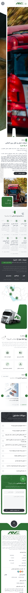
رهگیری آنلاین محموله (22, 565)
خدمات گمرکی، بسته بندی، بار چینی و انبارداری (14, 243)
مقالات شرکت (24, 563)
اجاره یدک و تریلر (24, 225)
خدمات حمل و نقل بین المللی (5, 225)
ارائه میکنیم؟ (8, 216)
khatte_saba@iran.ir (20, 583)
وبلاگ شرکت (24, 375)
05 (11, 238)
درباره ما (24, 555)
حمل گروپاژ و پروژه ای (6, 242)
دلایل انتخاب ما (23, 336)
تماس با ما (12, 563)
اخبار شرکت (24, 560)
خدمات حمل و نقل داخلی (14, 225)
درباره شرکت (24, 140)
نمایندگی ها (12, 555)
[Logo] (20, 3)
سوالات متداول (11, 560)
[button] (15, 136)
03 (2, 220)
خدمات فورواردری (24, 242)
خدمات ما (12, 558)
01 (20, 220)
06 (2, 238)
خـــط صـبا (23, 145)
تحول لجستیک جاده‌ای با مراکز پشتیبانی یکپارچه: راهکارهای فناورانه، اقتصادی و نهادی (14, 399)
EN (3, 3)
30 (9, 201)
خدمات (14, 212)
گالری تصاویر (24, 558)
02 (11, 220)
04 (20, 238)
